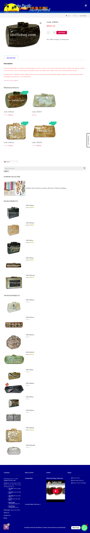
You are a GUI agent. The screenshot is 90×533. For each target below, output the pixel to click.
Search (6, 171)
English (8, 161)
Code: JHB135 (29, 258)
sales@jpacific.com (14, 507)
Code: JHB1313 (30, 410)
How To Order (76, 478)
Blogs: (5, 518)
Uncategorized (64, 39)
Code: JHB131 (29, 240)
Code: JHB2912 (30, 383)
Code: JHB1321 (30, 205)
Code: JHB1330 (30, 299)
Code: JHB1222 (30, 427)
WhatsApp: (7, 510)
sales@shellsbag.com (14, 503)
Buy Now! (62, 32)
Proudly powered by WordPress (33, 527)
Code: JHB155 (29, 396)
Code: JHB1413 (30, 317)
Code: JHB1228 (30, 352)
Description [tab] (11, 58)
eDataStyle (62, 527)
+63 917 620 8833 (15, 510)
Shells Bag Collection (78, 480)
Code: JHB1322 (30, 223)
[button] (40, 23)
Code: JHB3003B (30, 445)
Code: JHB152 (29, 369)
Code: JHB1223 (30, 334)
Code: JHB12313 (30, 275)
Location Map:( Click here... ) (33, 504)
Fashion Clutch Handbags (79, 483)
